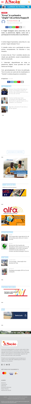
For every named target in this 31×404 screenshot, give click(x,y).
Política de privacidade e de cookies (18, 397)
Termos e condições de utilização (16, 398)
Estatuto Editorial (6, 387)
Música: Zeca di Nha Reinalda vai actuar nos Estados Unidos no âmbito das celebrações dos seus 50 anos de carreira (18, 91)
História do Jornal (6, 390)
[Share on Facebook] (7, 26)
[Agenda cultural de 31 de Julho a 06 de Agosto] (4, 109)
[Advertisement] (15, 132)
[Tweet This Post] (10, 26)
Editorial (3, 385)
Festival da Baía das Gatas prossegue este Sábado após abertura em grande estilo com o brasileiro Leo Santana (18, 100)
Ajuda (5, 397)
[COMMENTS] (24, 26)
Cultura (10, 78)
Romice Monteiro (13, 20)
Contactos (4, 384)
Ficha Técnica (5, 388)
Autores (3, 382)
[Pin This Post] (17, 26)
